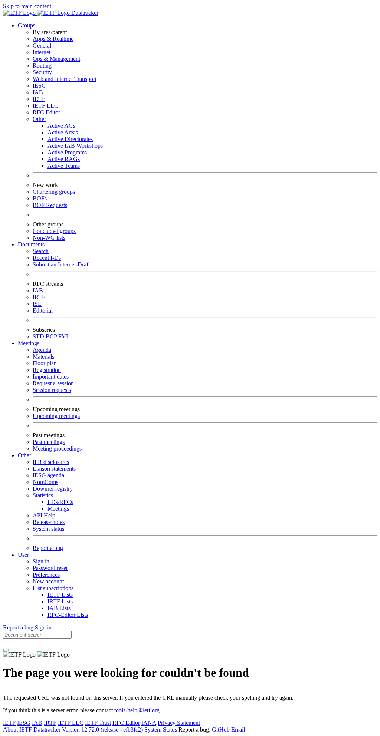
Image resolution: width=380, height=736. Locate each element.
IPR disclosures (51, 462)
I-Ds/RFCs (60, 502)
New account (48, 581)
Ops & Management (56, 59)
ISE (37, 304)
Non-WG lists (49, 238)
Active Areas (63, 132)
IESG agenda (48, 475)
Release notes (49, 522)
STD (39, 336)
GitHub (221, 729)
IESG (39, 85)
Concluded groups (54, 231)
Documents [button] (31, 244)
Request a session (53, 383)
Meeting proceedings (57, 448)
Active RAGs (64, 159)
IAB (38, 92)
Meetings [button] (28, 343)
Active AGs (61, 125)
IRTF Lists (60, 601)
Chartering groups (54, 192)
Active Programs (67, 152)
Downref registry (53, 488)
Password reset (50, 568)
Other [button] (24, 455)
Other (39, 119)
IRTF (39, 99)
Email (238, 729)
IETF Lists (60, 595)
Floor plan (45, 363)
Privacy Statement (179, 723)
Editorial (43, 310)
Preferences (46, 575)
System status (48, 529)
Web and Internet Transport (64, 79)
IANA (148, 723)
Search (41, 251)
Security (42, 72)
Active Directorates (70, 139)
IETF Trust (98, 723)
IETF (9, 723)
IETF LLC (45, 105)
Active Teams (64, 166)
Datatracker (84, 13)
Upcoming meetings (56, 416)
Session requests (52, 390)
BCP (52, 336)
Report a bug (48, 548)
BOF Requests (50, 205)
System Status (160, 729)
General (42, 45)
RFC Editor (46, 112)
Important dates (51, 376)
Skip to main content (27, 6)
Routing (42, 65)
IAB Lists (59, 608)
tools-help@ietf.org (137, 710)
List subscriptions (53, 588)
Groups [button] (26, 25)
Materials (43, 356)
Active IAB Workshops (75, 146)
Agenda (42, 350)
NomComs (45, 482)
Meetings (58, 509)
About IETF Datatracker (31, 729)
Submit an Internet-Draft (61, 264)
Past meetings (49, 442)
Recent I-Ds (47, 258)
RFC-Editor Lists (68, 615)
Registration (47, 370)
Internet (41, 52)
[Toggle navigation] (6, 650)
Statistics (43, 495)
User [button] (23, 555)
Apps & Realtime (53, 39)
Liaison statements (54, 468)
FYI (63, 336)
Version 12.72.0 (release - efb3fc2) (103, 729)
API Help (44, 515)
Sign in (41, 561)
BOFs (40, 198)
